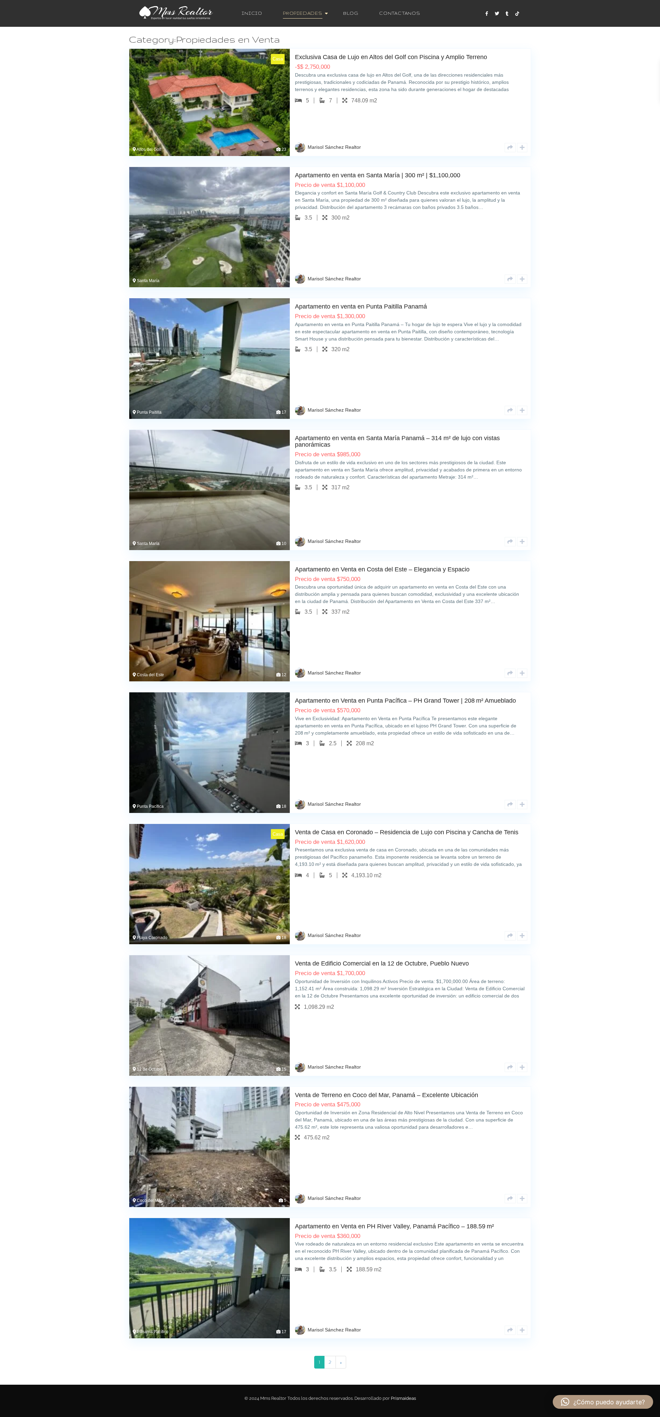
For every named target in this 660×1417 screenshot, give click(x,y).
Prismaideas (403, 1398)
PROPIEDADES (302, 13)
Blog (351, 13)
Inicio (252, 13)
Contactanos (399, 13)
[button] (603, 1402)
